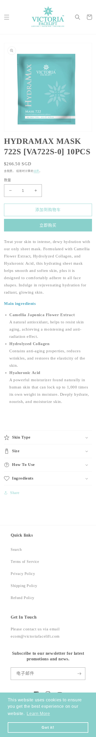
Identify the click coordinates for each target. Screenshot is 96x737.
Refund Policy (22, 598)
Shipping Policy (24, 586)
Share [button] (14, 493)
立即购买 (48, 225)
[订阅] (79, 673)
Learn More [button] (38, 713)
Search (16, 550)
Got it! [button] (48, 727)
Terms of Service (25, 562)
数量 (7, 180)
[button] (7, 17)
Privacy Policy (23, 574)
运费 (36, 171)
